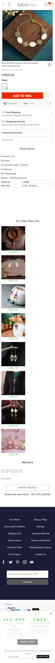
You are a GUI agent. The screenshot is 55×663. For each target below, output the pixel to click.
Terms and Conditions (14, 526)
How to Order (14, 540)
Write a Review (27, 487)
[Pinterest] (18, 562)
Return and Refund (40, 540)
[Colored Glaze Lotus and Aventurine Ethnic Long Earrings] (13, 442)
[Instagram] (25, 562)
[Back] (3, 4)
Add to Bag (22, 95)
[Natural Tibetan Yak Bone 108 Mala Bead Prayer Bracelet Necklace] (13, 240)
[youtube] (32, 562)
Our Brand (14, 519)
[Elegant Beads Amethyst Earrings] (13, 326)
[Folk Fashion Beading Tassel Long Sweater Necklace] (13, 384)
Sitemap (40, 526)
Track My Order (14, 547)
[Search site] (46, 4)
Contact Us (40, 554)
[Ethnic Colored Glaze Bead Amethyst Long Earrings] (13, 297)
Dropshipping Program (40, 547)
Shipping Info (14, 533)
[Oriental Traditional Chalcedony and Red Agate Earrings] (13, 413)
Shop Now (27, 642)
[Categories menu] (9, 4)
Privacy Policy (40, 519)
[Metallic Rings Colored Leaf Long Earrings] (13, 269)
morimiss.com (27, 4)
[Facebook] (4, 562)
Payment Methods (40, 533)
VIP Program (14, 554)
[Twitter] (11, 562)
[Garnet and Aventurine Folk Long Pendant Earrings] (13, 355)
